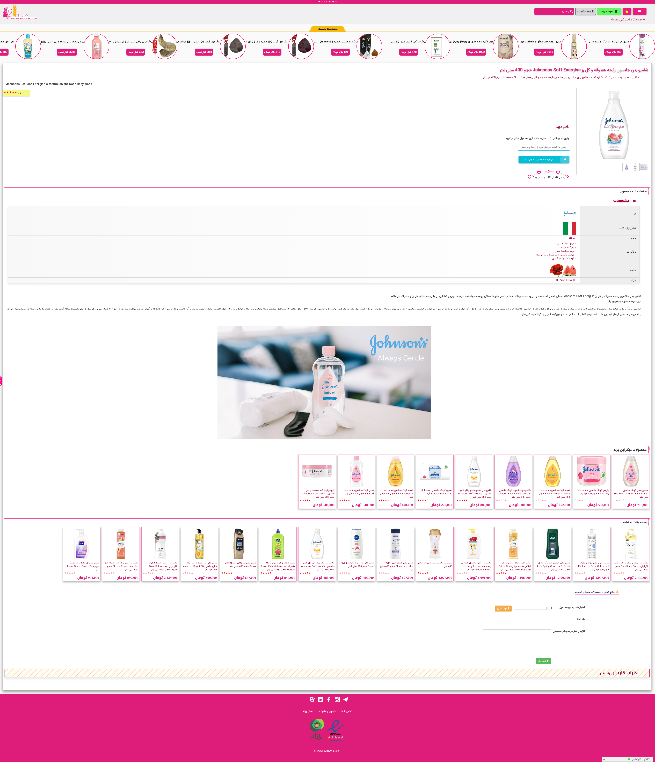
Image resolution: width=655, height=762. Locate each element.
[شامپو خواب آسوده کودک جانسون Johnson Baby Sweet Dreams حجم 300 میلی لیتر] (513, 471)
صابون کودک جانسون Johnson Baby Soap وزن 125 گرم (436, 492)
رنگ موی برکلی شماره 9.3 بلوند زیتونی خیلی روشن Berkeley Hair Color (112, 42)
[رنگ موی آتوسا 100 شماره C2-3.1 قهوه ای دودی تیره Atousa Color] (301, 46)
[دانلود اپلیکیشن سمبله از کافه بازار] (316, 742)
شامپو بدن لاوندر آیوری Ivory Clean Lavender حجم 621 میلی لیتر (396, 566)
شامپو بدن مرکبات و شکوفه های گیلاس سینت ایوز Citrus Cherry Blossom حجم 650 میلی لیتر (515, 566)
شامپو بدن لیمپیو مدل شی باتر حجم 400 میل (435, 564)
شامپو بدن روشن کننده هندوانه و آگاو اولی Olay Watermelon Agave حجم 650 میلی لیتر (162, 566)
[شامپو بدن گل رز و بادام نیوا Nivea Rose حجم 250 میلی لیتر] (356, 544)
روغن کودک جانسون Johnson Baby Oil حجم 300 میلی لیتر (359, 492)
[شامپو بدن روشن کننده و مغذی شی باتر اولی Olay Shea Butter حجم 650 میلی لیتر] (631, 544)
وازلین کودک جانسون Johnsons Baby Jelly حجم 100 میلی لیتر (593, 492)
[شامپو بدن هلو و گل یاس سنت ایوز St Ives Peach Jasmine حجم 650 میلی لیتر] (121, 544)
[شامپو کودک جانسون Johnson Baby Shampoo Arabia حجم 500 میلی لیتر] (552, 471)
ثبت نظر (542, 661)
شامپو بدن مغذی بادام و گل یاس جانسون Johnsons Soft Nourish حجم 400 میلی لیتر (474, 493)
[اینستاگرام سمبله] (337, 701)
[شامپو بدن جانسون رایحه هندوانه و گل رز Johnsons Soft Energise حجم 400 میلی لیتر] (643, 167)
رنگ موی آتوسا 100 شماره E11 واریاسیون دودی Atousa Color (185, 42)
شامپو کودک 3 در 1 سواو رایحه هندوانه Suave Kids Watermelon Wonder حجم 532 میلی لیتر (277, 566)
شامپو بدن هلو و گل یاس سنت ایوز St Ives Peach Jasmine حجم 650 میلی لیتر (121, 566)
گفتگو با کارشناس (640, 759)
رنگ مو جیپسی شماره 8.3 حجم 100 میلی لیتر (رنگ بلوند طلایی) (322, 42)
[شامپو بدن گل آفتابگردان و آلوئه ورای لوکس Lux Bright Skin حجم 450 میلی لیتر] (199, 544)
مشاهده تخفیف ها (327, 2)
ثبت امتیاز (502, 609)
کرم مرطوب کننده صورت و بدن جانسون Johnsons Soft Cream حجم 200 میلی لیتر (317, 493)
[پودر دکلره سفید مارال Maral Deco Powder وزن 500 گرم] (506, 46)
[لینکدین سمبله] (320, 701)
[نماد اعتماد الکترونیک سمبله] (335, 742)
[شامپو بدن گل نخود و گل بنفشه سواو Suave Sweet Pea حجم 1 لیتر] (81, 544)
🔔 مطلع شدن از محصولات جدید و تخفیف (597, 592)
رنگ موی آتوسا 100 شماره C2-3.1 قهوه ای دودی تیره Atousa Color (251, 42)
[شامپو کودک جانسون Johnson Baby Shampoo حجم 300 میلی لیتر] (395, 471)
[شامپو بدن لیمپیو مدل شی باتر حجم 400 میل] (434, 544)
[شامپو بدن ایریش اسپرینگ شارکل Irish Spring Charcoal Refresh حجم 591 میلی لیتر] (552, 544)
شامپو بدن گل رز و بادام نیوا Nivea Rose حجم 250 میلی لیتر (357, 564)
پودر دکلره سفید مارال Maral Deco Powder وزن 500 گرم (461, 42)
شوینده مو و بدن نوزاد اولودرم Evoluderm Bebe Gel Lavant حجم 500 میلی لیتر (593, 566)
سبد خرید (607, 11)
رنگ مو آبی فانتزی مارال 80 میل (408, 42)
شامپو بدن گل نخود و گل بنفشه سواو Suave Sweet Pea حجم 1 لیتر (83, 566)
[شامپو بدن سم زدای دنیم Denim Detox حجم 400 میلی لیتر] (238, 544)
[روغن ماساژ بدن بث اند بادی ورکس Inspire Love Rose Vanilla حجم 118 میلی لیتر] (96, 46)
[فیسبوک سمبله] (328, 701)
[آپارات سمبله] (312, 701)
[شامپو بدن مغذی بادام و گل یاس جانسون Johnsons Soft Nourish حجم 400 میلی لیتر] (474, 471)
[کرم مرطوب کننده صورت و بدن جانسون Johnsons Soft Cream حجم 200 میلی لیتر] (317, 471)
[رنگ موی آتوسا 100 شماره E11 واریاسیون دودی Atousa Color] (233, 46)
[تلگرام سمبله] (345, 701)
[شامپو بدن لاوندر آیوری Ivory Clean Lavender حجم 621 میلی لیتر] (395, 544)
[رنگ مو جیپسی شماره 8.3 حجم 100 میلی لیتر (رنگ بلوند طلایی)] (369, 46)
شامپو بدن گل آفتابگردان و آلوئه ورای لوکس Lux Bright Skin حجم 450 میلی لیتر (200, 566)
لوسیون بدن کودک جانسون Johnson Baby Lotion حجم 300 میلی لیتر (631, 493)
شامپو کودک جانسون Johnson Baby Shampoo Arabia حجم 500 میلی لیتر (554, 493)
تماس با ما (346, 711)
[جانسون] (569, 214)
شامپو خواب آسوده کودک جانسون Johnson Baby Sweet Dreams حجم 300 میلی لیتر (514, 493)
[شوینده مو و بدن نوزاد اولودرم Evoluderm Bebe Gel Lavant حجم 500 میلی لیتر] (591, 544)
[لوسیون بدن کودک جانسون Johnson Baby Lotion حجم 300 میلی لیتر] (631, 471)
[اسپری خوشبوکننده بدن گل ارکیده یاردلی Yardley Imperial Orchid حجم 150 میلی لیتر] (642, 46)
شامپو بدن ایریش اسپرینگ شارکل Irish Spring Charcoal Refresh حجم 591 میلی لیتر (553, 566)
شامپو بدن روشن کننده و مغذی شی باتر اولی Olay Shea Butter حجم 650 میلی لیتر (631, 566)
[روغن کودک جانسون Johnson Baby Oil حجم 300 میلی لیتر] (356, 471)
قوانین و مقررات (327, 711)
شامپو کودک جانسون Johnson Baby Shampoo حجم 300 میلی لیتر (396, 493)
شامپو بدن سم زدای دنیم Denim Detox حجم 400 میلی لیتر (240, 564)
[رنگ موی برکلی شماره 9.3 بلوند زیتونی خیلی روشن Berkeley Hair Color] (164, 46)
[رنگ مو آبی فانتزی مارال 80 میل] (437, 46)
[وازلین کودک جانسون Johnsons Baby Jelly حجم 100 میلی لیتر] (591, 471)
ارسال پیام (308, 711)
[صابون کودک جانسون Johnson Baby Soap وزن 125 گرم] (434, 471)
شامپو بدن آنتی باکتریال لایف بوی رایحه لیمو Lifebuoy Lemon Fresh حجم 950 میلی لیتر (475, 566)
